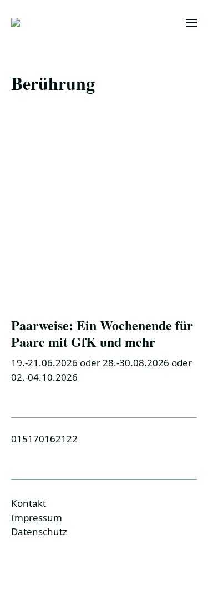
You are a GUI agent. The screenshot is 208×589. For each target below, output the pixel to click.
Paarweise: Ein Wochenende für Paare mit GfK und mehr (102, 333)
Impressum (36, 517)
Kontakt (28, 503)
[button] (191, 22)
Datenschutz (39, 531)
